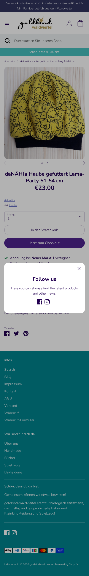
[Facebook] (39, 301)
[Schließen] (79, 268)
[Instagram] (47, 301)
